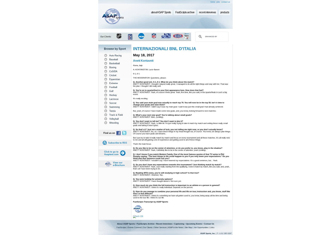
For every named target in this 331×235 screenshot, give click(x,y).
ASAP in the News (175, 227)
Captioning (179, 224)
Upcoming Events (194, 224)
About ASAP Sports (126, 224)
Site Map (188, 227)
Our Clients (147, 227)
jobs (218, 2)
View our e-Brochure (119, 163)
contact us (225, 2)
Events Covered (134, 227)
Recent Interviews (164, 224)
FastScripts (121, 227)
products (224, 12)
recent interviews (207, 12)
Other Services (160, 227)
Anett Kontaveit (143, 60)
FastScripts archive (185, 12)
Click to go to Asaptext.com (111, 153)
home (212, 2)
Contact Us (209, 224)
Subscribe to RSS (117, 143)
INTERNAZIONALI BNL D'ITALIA (164, 48)
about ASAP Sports (161, 12)
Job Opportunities (201, 227)
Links (212, 227)
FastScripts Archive (145, 224)
